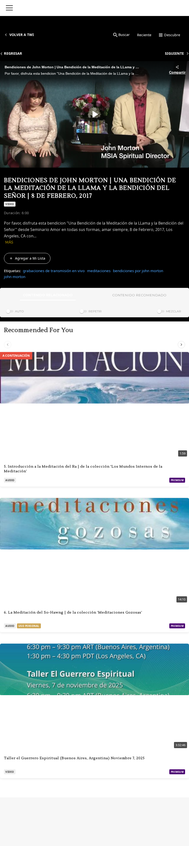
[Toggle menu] (9, 8)
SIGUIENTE (174, 53)
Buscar (124, 34)
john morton (14, 276)
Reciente (144, 35)
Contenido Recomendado (139, 295)
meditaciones (98, 270)
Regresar (13, 53)
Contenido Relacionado (48, 295)
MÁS (9, 242)
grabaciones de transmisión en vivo (54, 270)
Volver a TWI (21, 34)
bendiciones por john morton (138, 270)
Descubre (172, 35)
